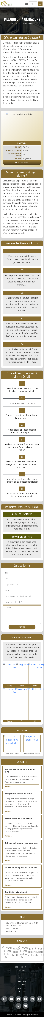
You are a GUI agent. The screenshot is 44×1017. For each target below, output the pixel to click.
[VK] (25, 1006)
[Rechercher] (26, 4)
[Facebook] (4, 999)
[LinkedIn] (18, 999)
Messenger (9, 721)
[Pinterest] (32, 999)
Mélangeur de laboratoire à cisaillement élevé (21, 843)
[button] (33, 3)
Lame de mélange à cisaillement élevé (18, 818)
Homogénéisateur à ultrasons (12, 753)
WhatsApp (9, 685)
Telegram (35, 685)
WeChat (22, 685)
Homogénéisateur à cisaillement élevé (18, 793)
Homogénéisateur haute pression (32, 753)
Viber (22, 721)
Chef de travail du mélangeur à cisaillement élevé (20, 770)
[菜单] (40, 3)
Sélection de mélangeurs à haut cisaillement (21, 867)
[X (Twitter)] (11, 999)
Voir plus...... (8, 786)
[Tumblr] (40, 999)
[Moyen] (18, 1006)
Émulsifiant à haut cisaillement (16, 892)
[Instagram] (25, 999)
